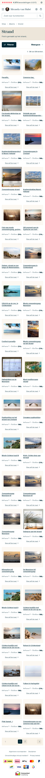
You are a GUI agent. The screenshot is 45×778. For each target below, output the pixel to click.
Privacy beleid (35, 756)
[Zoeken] (40, 15)
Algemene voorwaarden (18, 752)
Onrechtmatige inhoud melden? (16, 756)
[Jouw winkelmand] (41, 9)
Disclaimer (32, 752)
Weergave (35, 44)
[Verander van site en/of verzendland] (41, 2)
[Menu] (3, 9)
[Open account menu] (36, 9)
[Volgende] (39, 741)
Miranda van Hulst (20, 9)
